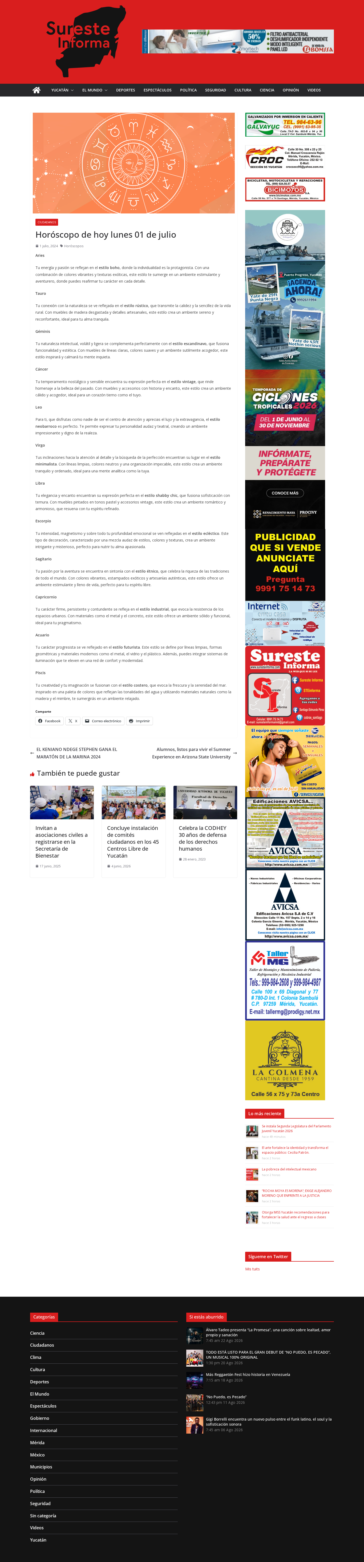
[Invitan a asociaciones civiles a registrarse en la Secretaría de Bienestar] (62, 789)
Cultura (242, 90)
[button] (71, 90)
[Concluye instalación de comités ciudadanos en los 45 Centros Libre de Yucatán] (133, 789)
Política (188, 90)
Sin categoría (43, 1516)
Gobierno (39, 1418)
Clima (35, 1357)
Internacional (43, 1430)
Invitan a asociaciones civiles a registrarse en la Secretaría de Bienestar (61, 841)
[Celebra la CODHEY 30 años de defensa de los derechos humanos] (205, 789)
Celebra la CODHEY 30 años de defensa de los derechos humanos (203, 838)
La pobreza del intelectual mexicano (289, 1169)
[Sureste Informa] (36, 90)
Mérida (37, 1443)
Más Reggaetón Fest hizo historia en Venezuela (248, 1374)
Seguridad (215, 90)
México (37, 1455)
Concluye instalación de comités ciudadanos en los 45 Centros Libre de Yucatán (133, 841)
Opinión (291, 90)
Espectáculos (158, 90)
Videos (314, 90)
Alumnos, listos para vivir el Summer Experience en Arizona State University (191, 753)
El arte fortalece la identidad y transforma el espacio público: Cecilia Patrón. (295, 1150)
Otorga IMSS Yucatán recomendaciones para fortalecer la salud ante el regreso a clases (295, 1214)
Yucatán (59, 90)
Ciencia (267, 90)
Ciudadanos (47, 222)
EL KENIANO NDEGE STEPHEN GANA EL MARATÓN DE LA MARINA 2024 (77, 753)
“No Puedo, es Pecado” (226, 1396)
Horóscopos (73, 246)
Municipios (41, 1467)
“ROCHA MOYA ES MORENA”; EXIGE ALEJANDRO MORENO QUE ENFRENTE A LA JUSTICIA (297, 1193)
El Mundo (92, 90)
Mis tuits (252, 1268)
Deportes (125, 90)
